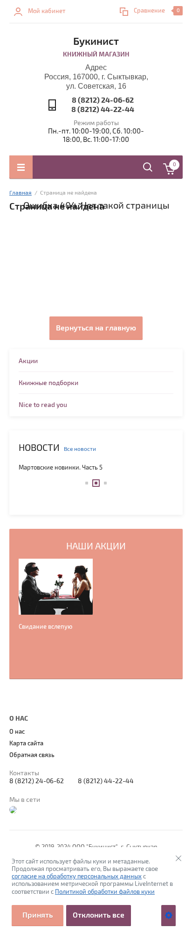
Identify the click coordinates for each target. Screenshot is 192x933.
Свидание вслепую (45, 627)
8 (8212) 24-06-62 (103, 100)
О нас (17, 732)
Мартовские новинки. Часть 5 (61, 467)
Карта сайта (26, 743)
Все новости (80, 449)
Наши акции (96, 546)
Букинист (96, 41)
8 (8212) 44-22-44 (102, 109)
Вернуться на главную (96, 328)
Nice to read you (43, 405)
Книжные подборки (48, 383)
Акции (28, 361)
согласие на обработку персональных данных (77, 876)
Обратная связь (32, 755)
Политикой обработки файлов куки (105, 892)
